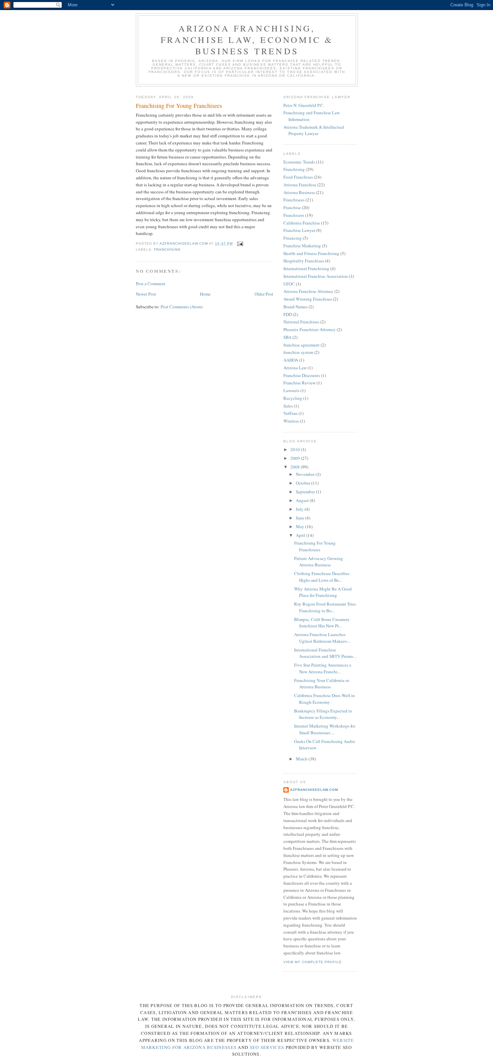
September (306, 492)
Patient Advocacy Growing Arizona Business (318, 561)
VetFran (290, 413)
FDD (287, 314)
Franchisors (293, 215)
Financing (292, 238)
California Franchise (301, 223)
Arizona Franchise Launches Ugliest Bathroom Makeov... (322, 637)
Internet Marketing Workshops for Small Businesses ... (324, 729)
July (300, 509)
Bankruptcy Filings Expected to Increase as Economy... (323, 714)
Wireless (291, 421)
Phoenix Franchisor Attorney (309, 329)
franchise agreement (301, 345)
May (300, 526)
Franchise (292, 207)
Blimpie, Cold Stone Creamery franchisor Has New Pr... (322, 622)
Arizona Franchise (299, 185)
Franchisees (294, 200)
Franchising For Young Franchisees (315, 546)
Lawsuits (291, 390)
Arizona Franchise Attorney (308, 291)
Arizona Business (299, 192)
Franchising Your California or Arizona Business (321, 683)
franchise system (298, 352)
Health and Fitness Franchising (311, 253)
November (306, 474)
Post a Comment (150, 283)
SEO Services (267, 1047)
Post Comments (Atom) (182, 307)
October (303, 483)
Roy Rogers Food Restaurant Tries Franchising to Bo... (325, 607)
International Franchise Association (315, 276)
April (301, 535)
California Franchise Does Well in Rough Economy (324, 698)
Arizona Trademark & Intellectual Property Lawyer (313, 130)
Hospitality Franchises (303, 261)
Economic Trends (299, 162)
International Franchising (306, 268)
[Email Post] (240, 243)
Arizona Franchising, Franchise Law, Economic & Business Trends (247, 39)
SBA (287, 337)
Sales (288, 406)
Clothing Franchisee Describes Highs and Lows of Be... (321, 576)
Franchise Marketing (302, 246)
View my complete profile (312, 962)
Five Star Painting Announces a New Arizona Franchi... (322, 668)
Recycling (292, 398)
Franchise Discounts (301, 375)
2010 (295, 449)
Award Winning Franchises (307, 299)
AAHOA (290, 360)
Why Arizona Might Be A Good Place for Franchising (323, 592)
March (302, 759)
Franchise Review (299, 383)
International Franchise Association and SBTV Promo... (325, 653)
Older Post (264, 294)
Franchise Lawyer (299, 230)
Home (205, 294)
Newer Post (146, 294)
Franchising (167, 249)
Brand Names (295, 307)
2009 (295, 458)
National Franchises (301, 322)
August (303, 500)
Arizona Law (295, 368)
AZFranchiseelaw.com (314, 790)
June (300, 518)
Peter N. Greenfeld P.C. (303, 105)
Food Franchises (298, 177)
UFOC (289, 284)
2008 (295, 467)
